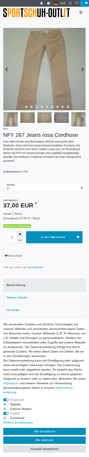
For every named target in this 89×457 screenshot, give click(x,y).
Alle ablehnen (44, 440)
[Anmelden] (42, 3)
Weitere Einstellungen (18, 422)
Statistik (15, 404)
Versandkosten (35, 267)
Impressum (11, 383)
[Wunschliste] (77, 3)
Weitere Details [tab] (16, 297)
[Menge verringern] (20, 240)
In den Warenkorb (53, 237)
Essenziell (17, 400)
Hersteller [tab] (13, 310)
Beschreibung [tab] (15, 285)
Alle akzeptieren (45, 431)
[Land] (56, 3)
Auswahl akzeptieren (44, 449)
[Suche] (70, 3)
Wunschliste (15, 255)
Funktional (17, 418)
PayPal (15, 413)
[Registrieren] (49, 3)
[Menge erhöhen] (20, 234)
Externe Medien (21, 409)
